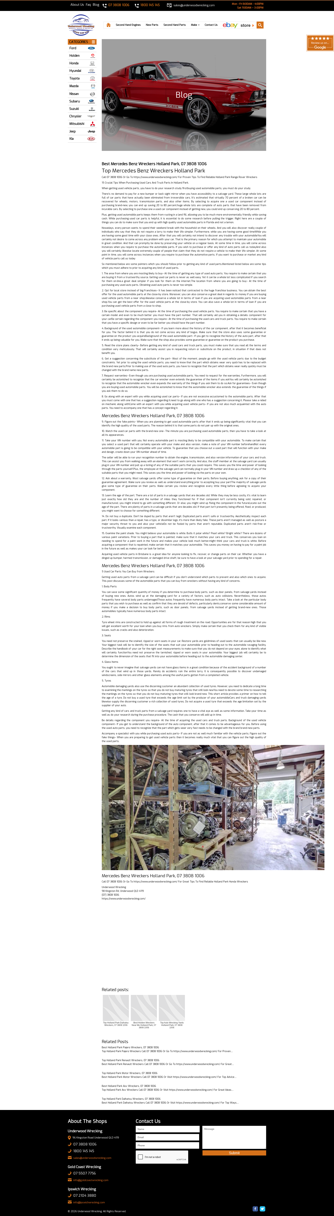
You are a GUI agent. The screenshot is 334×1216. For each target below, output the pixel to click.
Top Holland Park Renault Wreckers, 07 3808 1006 (130, 1060)
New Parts (152, 25)
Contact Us (211, 25)
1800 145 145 (83, 1151)
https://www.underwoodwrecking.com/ (155, 177)
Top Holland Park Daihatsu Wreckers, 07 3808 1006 (131, 1099)
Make (194, 25)
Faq (88, 5)
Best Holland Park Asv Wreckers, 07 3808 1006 (129, 1086)
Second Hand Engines (128, 25)
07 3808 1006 (85, 1144)
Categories (78, 42)
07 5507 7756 (84, 1173)
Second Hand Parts (175, 25)
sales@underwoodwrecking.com (92, 1158)
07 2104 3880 (84, 1195)
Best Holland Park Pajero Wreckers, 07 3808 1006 (130, 1047)
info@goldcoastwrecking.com (90, 1180)
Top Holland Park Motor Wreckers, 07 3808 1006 (129, 1073)
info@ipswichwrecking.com (89, 1202)
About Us (77, 5)
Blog (96, 5)
